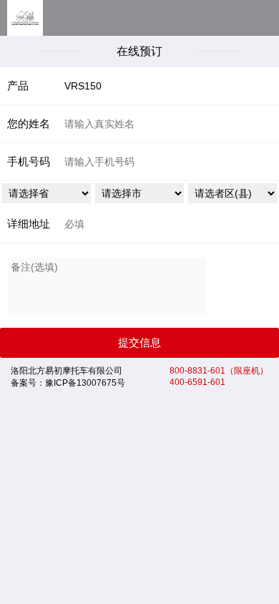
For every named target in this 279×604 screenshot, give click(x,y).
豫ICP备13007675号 (85, 383)
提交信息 (139, 342)
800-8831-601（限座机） (219, 371)
